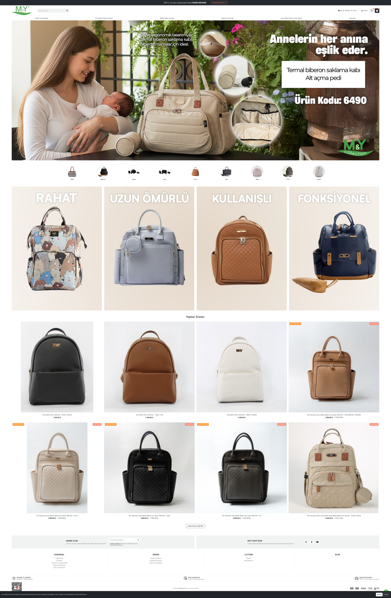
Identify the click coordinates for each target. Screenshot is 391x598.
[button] (67, 11)
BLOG (337, 554)
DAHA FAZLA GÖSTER (195, 526)
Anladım (379, 594)
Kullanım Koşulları (156, 560)
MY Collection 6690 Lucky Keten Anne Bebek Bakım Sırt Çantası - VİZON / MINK (334, 516)
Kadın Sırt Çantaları (41, 18)
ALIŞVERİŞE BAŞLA (218, 2)
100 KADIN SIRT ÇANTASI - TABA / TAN (149, 415)
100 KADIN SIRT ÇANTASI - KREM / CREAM (242, 415)
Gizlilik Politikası (156, 558)
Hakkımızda (59, 558)
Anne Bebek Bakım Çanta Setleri (291, 18)
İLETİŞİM (249, 554)
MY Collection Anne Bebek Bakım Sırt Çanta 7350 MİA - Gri (241, 516)
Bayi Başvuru (248, 560)
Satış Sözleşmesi (59, 567)
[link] (306, 542)
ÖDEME (156, 554)
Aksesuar (352, 18)
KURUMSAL (59, 554)
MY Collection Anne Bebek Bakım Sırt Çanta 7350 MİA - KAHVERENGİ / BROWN (334, 415)
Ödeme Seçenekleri (155, 563)
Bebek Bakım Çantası (167, 18)
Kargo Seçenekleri (59, 565)
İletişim (248, 558)
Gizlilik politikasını (115, 543)
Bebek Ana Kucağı (227, 18)
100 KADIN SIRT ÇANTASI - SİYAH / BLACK (57, 415)
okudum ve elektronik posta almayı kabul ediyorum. (124, 544)
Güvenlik (59, 560)
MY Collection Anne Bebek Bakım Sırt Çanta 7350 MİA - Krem (57, 516)
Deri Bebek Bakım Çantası (104, 18)
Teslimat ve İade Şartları (59, 563)
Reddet (386, 594)
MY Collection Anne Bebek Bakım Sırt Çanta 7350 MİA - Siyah (149, 516)
